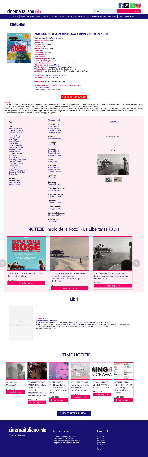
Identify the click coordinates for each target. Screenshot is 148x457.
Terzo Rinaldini (14, 137)
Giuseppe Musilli (53, 65)
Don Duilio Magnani (16, 153)
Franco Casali (14, 157)
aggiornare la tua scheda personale (67, 443)
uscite (69, 16)
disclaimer (101, 445)
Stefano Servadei (15, 149)
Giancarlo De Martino (17, 172)
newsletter (101, 441)
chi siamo (100, 436)
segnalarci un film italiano (63, 438)
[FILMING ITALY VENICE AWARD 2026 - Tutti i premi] (102, 371)
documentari (34, 16)
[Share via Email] (19, 25)
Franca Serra (13, 155)
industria (130, 16)
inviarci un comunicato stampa (65, 436)
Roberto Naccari (57, 38)
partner (100, 447)
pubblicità (101, 443)
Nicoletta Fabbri (54, 221)
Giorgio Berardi (14, 151)
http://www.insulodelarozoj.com (54, 75)
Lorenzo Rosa (14, 141)
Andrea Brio (13, 143)
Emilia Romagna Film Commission (47, 90)
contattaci (101, 438)
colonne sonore (97, 16)
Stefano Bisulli (44, 38)
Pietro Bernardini (15, 145)
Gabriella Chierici (15, 133)
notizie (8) (67, 97)
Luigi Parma (13, 139)
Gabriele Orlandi (15, 162)
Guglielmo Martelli (16, 131)
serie (45, 16)
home (15, 16)
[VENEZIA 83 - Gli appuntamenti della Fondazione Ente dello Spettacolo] (80, 371)
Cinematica (48, 52)
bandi (99, 449)
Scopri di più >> (26, 283)
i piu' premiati (57, 16)
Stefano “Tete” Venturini (18, 170)
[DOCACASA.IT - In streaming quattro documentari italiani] (26, 253)
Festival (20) (80, 97)
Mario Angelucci (15, 135)
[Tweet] (127, 7)
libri (121, 16)
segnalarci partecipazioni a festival (67, 441)
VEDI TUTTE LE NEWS (74, 413)
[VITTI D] (58, 371)
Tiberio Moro (14, 166)
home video (80, 16)
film (23, 16)
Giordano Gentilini (16, 147)
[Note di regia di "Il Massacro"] (15, 371)
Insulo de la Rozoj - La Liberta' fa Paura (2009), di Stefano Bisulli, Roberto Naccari (71, 34)
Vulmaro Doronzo (15, 128)
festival (112, 16)
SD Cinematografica (64, 67)
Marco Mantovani (55, 138)
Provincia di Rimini (41, 87)
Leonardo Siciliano (16, 168)
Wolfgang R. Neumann (17, 159)
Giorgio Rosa (13, 174)
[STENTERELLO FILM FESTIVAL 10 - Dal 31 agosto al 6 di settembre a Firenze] (123, 371)
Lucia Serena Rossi (16, 164)
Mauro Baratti (53, 161)
